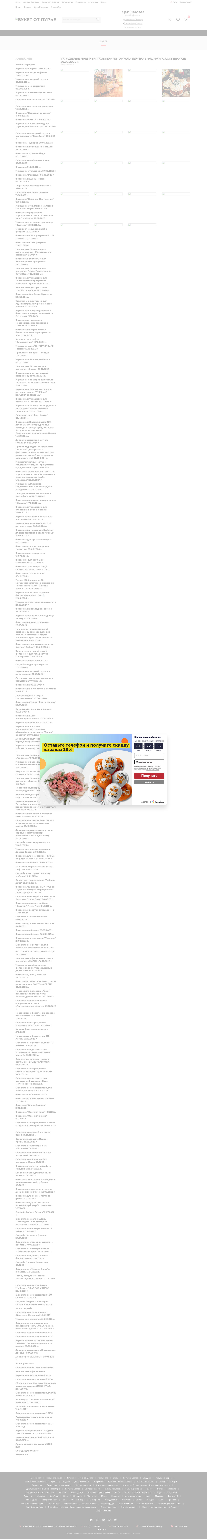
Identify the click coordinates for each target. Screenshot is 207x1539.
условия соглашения (152, 769)
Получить (149, 776)
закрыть (149, 782)
